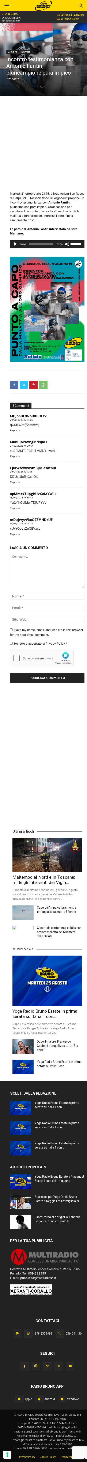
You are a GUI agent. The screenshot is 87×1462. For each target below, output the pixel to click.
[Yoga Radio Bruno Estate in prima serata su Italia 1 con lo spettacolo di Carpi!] (47, 981)
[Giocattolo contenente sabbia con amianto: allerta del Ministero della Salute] (23, 933)
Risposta (15, 430)
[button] (81, 5)
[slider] (76, 244)
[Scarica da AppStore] (19, 1399)
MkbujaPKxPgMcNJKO (28, 442)
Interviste (25, 51)
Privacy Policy (56, 643)
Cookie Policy (48, 1457)
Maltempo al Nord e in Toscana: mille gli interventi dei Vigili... (43, 880)
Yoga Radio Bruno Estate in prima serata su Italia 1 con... (44, 1014)
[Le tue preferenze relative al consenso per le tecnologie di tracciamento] (7, 1455)
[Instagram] (36, 1366)
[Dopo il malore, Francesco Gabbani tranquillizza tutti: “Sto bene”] (23, 1046)
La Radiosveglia (11, 17)
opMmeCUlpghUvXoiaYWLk (33, 493)
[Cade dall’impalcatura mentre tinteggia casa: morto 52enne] (23, 912)
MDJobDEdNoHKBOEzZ (28, 416)
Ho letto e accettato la (40, 643)
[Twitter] (24, 385)
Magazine (12, 51)
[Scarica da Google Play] (39, 1399)
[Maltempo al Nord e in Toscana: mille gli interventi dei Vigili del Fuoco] (47, 855)
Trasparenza (67, 1457)
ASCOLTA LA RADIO (72, 15)
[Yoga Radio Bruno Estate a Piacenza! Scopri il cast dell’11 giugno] (20, 1181)
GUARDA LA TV (70, 19)
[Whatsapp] (28, 1333)
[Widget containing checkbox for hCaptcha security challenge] (42, 658)
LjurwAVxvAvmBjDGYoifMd (33, 468)
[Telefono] (59, 1333)
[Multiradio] (45, 1264)
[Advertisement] (43, 143)
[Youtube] (70, 1366)
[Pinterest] (33, 385)
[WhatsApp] (43, 385)
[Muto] (67, 244)
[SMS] (17, 1333)
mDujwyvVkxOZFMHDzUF (31, 519)
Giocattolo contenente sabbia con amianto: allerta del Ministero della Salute (59, 932)
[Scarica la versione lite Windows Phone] (62, 1399)
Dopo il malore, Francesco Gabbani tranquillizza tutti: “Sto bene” (57, 1046)
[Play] (15, 244)
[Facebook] (14, 385)
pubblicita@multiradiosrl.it (38, 1278)
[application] (47, 244)
